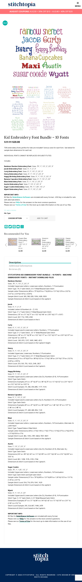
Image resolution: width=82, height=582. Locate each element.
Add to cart (42, 218)
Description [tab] (15, 262)
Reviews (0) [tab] (15, 269)
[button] (10, 210)
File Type (7, 213)
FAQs (18, 202)
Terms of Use (21, 205)
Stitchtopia (22, 4)
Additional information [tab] (20, 265)
